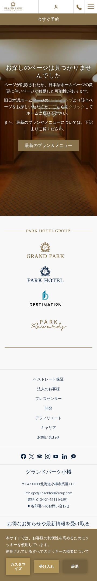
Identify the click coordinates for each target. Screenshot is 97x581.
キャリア (50, 428)
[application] (48, 555)
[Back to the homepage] (13, 6)
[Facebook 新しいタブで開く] (23, 455)
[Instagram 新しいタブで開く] (47, 455)
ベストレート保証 (50, 380)
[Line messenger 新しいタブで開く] (73, 455)
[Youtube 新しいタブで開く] (55, 455)
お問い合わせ (48, 437)
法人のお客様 (50, 389)
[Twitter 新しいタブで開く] (31, 455)
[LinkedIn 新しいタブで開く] (64, 455)
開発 (50, 409)
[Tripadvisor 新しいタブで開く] (39, 455)
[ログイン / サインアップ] (56, 7)
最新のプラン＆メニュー (48, 145)
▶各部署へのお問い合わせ (48, 506)
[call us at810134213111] (79, 6)
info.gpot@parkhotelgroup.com (48, 493)
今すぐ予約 (48, 19)
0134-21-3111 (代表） (53, 500)
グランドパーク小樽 (49, 472)
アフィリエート (50, 418)
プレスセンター (50, 399)
